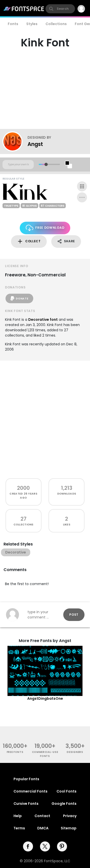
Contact (42, 815)
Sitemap (68, 828)
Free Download (49, 227)
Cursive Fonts (26, 803)
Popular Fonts (26, 778)
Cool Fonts (66, 791)
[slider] (46, 164)
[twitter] (45, 846)
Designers (75, 752)
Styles (32, 23)
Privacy (69, 815)
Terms (19, 828)
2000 (23, 488)
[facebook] (28, 846)
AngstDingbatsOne (45, 698)
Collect (33, 241)
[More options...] (82, 197)
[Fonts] (24, 9)
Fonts (13, 23)
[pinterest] (62, 846)
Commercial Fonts (31, 791)
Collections (56, 23)
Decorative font (43, 319)
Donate (22, 298)
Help (18, 815)
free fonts (15, 752)
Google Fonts (64, 803)
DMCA (42, 828)
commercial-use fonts (45, 754)
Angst (35, 144)
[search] (60, 8)
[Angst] (15, 141)
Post (73, 614)
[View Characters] (82, 186)
